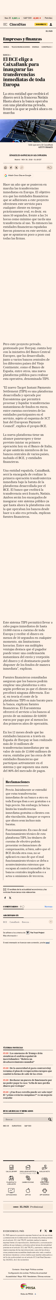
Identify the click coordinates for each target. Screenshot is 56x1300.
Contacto (16, 1269)
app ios (28, 1195)
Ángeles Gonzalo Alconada (28, 155)
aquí (47, 942)
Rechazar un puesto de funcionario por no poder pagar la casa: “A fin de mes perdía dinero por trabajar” (27, 1083)
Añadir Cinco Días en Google (19, 175)
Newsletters (32, 1276)
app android (44, 1195)
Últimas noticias (13, 1048)
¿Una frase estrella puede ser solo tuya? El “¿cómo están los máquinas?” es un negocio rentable (27, 1095)
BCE (5, 922)
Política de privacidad (38, 1273)
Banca (6, 47)
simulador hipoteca (28, 1171)
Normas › (49, 906)
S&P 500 (27, 18)
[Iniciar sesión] (51, 24)
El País (49, 31)
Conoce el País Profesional (28, 1207)
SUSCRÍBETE (41, 24)
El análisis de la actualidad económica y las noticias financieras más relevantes (25, 890)
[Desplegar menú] (5, 24)
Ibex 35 (8, 18)
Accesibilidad (11, 1276)
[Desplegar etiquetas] (51, 922)
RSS (24, 1276)
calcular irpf (11, 1171)
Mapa (20, 1276)
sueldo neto (44, 1171)
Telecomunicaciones (21, 47)
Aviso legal (25, 1269)
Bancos (25, 922)
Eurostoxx (16, 1126)
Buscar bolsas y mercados (18, 1111)
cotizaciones (11, 1195)
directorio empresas (44, 1183)
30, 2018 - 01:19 (31, 160)
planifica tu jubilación (11, 1183)
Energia (35, 47)
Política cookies (36, 1269)
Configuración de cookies (18, 1273)
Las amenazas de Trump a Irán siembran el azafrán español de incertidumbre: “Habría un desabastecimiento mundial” (22, 1057)
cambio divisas (28, 1182)
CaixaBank (14, 922)
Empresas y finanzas (22, 39)
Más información (9, 936)
